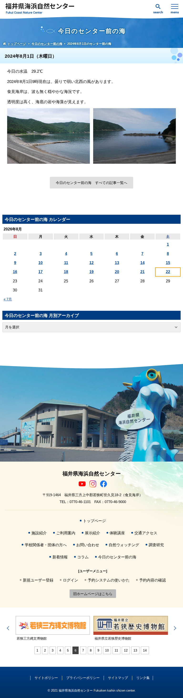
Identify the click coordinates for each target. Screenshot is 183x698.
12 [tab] (126, 650)
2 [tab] (45, 650)
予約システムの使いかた (109, 580)
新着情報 (60, 557)
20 (117, 272)
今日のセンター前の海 (117, 557)
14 (142, 263)
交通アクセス (145, 533)
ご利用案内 (65, 533)
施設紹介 (39, 533)
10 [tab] (107, 650)
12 (91, 263)
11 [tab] (116, 650)
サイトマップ (118, 678)
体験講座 (117, 533)
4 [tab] (60, 650)
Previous (8, 628)
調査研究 (156, 545)
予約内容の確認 (152, 580)
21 (142, 272)
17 (40, 272)
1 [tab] (37, 650)
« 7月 (8, 299)
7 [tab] (83, 650)
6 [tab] (75, 650)
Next (174, 628)
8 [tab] (91, 650)
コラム (83, 557)
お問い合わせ (87, 545)
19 (91, 272)
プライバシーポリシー (83, 678)
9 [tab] (98, 650)
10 (40, 263)
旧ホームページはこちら (92, 594)
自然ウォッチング (124, 545)
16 (15, 272)
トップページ (94, 521)
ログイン (70, 580)
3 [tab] (53, 650)
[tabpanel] (53, 628)
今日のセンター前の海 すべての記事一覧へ (91, 183)
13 (117, 263)
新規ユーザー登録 (38, 580)
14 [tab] (145, 650)
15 (168, 263)
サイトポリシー (46, 678)
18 (66, 272)
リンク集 (143, 678)
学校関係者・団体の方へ (46, 545)
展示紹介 (92, 533)
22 (168, 272)
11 (66, 263)
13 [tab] (135, 650)
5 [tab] (68, 650)
